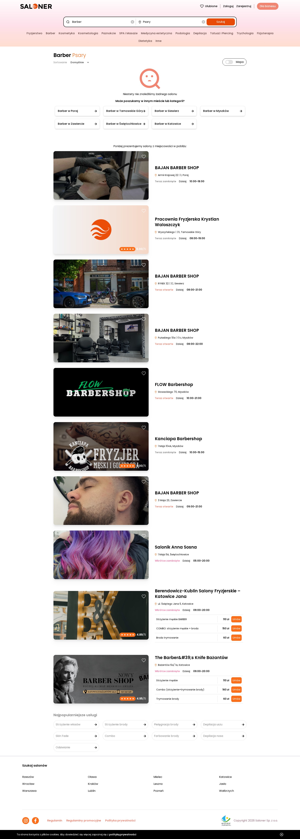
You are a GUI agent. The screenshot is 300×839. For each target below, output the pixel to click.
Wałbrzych (226, 791)
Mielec (157, 777)
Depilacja (200, 33)
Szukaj (220, 22)
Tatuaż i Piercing (221, 33)
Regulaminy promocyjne (83, 820)
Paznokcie (109, 33)
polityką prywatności (122, 834)
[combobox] (100, 21)
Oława (92, 777)
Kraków (93, 784)
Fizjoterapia (265, 33)
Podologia (183, 33)
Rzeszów (28, 777)
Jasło (222, 784)
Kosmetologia (88, 33)
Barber (50, 33)
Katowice (225, 777)
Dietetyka (145, 41)
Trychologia (245, 33)
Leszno (158, 784)
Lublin (91, 791)
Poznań (158, 791)
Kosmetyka (67, 33)
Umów (236, 619)
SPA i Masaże (128, 33)
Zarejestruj (243, 6)
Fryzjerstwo (34, 33)
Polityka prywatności (120, 820)
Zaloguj (228, 6)
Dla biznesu (268, 6)
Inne (158, 41)
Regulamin (54, 820)
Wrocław (28, 784)
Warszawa (29, 791)
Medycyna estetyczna (156, 33)
